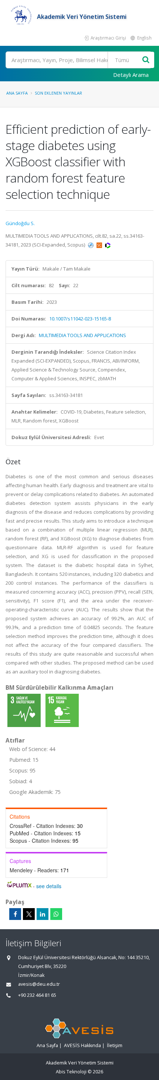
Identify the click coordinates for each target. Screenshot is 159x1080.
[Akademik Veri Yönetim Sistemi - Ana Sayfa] (21, 16)
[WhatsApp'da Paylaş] (56, 914)
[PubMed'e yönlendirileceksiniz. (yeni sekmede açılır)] (91, 244)
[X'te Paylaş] (29, 914)
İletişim (114, 1045)
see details (48, 886)
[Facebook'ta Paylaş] (15, 914)
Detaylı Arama (131, 74)
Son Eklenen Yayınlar (58, 93)
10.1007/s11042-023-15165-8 (80, 318)
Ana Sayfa (17, 93)
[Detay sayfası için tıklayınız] (25, 710)
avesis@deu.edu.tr (39, 984)
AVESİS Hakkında (82, 1045)
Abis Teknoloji (71, 1072)
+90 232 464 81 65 (37, 995)
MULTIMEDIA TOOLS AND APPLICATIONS (82, 335)
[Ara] (146, 60)
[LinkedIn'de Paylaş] (42, 914)
